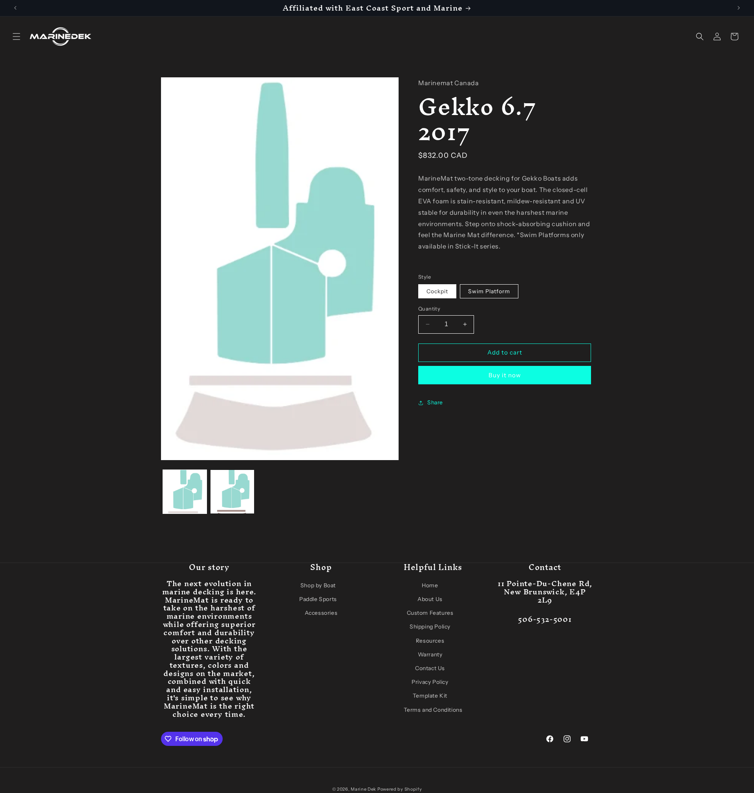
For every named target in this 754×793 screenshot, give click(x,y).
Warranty (430, 654)
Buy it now (505, 375)
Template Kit (430, 696)
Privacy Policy (430, 682)
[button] (16, 36)
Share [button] (435, 402)
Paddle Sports (318, 599)
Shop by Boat (318, 585)
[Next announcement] (738, 7)
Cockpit (437, 291)
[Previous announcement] (15, 7)
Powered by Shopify (399, 789)
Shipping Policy (430, 626)
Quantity (429, 308)
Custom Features (430, 613)
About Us (430, 599)
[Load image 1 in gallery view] (185, 491)
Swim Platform (489, 291)
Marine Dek (363, 789)
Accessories (321, 613)
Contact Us (430, 668)
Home (430, 585)
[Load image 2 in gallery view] (232, 491)
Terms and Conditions (433, 709)
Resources (430, 640)
